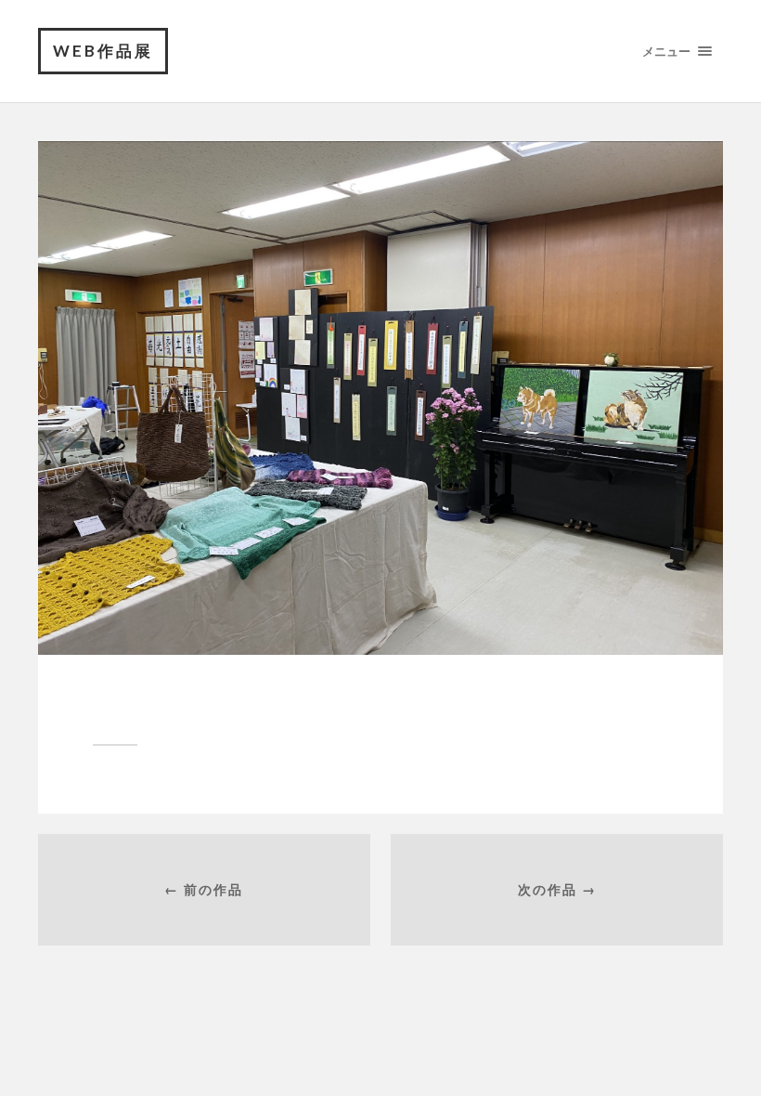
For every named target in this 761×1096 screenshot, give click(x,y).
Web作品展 (103, 50)
